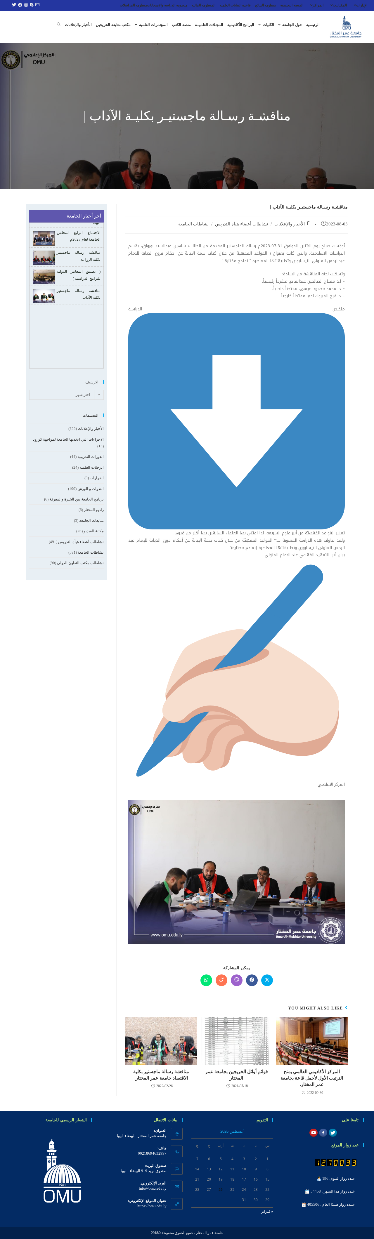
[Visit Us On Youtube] (313, 1132)
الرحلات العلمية (91, 467)
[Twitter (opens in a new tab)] (13, 5)
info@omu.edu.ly (153, 1188)
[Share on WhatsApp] (206, 980)
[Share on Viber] (237, 980)
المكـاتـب (340, 5)
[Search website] (59, 25)
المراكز (318, 5)
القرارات (97, 478)
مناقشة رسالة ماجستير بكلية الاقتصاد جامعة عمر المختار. (161, 1074)
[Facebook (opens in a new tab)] (19, 5)
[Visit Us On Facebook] (323, 1132)
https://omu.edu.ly (152, 1206)
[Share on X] (267, 980)
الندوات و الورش (90, 488)
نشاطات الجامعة (193, 224)
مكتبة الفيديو (94, 531)
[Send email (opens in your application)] (36, 5)
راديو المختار (94, 510)
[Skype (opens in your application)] (31, 5)
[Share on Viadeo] (221, 980)
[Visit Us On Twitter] (332, 1132)
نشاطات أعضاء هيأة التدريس (241, 224)
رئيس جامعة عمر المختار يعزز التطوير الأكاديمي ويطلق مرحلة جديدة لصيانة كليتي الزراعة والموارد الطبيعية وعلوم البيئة (67, 318)
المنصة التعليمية (291, 5)
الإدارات (361, 5)
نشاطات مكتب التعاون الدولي (80, 563)
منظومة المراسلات (133, 5)
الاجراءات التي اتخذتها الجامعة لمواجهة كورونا (68, 439)
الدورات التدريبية (90, 456)
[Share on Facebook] (252, 980)
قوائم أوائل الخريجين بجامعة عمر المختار (236, 1074)
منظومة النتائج (265, 5)
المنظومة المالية (203, 5)
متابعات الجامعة (91, 520)
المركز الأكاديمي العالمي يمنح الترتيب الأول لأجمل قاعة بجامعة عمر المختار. (311, 1078)
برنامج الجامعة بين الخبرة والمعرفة (76, 499)
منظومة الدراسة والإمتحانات (167, 5)
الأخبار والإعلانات (289, 224)
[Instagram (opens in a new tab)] (25, 5)
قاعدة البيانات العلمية (235, 5)
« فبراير (267, 1211)
